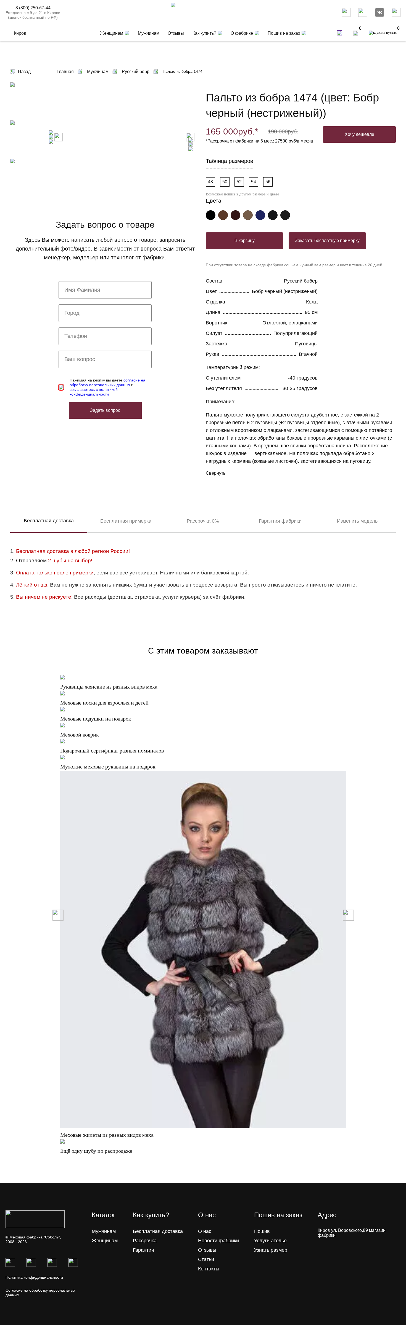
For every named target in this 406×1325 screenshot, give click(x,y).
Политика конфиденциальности (34, 1277)
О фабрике (242, 33)
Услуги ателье (270, 1240)
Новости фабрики (218, 1240)
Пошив (262, 1231)
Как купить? (204, 33)
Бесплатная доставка (49, 520)
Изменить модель (357, 521)
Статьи (206, 1259)
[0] (355, 33)
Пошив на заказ (284, 33)
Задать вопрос (105, 410)
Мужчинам (104, 1231)
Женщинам (105, 1240)
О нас (204, 1231)
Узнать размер (270, 1250)
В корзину (244, 240)
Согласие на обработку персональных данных (40, 1292)
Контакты (208, 1269)
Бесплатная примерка (125, 521)
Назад (24, 71)
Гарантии (143, 1250)
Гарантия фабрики (280, 521)
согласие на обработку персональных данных (107, 382)
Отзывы (207, 1250)
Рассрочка (145, 1240)
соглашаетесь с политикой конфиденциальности (94, 391)
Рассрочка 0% (203, 521)
